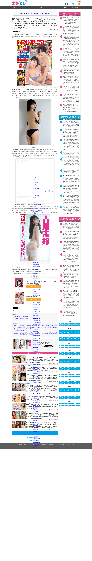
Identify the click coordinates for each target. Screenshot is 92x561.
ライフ (30, 7)
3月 (68, 323)
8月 (64, 332)
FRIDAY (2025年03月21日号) (33, 296)
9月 (68, 332)
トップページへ (35, 433)
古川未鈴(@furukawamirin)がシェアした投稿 (35, 201)
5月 (75, 331)
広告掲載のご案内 (43, 444)
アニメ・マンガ (53, 7)
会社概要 (62, 444)
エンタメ (23, 7)
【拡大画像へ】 (34, 147)
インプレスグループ (70, 444)
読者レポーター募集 (34, 440)
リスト (20, 31)
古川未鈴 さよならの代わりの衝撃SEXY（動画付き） (26, 318)
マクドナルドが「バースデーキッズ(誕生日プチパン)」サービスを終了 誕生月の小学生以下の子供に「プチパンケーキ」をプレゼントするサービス (71, 89)
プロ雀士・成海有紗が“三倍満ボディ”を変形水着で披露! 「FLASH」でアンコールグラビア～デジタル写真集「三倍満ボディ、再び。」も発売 (42, 398)
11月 (75, 332)
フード (15, 7)
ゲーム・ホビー (40, 7)
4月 (71, 331)
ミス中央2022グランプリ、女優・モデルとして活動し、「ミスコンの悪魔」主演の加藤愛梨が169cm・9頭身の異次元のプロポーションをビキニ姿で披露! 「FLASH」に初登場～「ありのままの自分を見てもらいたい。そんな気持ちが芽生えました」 (42, 388)
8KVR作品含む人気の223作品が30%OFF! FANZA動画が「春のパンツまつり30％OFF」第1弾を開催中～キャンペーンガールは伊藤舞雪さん (42, 406)
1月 (61, 323)
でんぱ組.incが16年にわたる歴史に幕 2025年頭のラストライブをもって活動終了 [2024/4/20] (35, 325)
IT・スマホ (64, 7)
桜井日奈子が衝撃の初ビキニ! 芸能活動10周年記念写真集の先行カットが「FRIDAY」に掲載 (71, 72)
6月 (78, 331)
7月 (61, 332)
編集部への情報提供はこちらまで (34, 437)
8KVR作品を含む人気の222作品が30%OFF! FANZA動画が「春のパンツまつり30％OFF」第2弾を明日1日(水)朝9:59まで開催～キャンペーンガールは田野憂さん (41, 368)
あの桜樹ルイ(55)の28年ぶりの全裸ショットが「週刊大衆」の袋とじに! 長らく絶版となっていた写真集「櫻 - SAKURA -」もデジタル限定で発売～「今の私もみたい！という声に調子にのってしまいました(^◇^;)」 (71, 64)
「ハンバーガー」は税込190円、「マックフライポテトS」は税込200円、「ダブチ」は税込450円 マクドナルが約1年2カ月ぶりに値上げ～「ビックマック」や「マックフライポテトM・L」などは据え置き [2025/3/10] (35, 329)
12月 (78, 332)
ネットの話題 (75, 7)
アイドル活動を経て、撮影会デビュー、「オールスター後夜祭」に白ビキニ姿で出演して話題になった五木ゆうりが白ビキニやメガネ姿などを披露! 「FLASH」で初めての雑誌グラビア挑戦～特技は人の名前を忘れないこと (71, 199)
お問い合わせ (34, 444)
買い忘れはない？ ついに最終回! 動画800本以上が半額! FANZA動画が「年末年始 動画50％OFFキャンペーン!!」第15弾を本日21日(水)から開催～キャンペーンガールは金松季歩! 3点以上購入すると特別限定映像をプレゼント (71, 53)
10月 (71, 332)
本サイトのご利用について (24, 444)
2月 (64, 323)
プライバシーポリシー (53, 444)
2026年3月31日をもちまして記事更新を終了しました (34, 13)
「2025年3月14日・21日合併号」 (21, 316)
